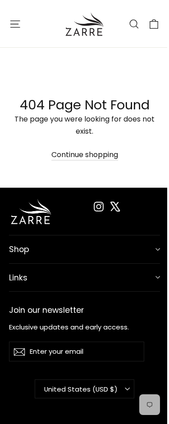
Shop (19, 249)
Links (18, 277)
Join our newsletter (46, 309)
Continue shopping (84, 154)
